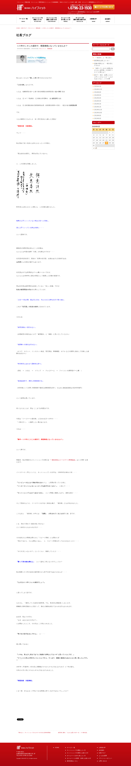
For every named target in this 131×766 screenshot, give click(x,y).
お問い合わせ (103, 761)
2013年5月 (97, 118)
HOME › (18, 28)
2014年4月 (97, 98)
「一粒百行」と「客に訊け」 (103, 57)
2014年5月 (97, 95)
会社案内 (101, 750)
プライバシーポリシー (75, 13)
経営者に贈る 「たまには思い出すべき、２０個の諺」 (73, 732)
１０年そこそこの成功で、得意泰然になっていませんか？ (56, 28)
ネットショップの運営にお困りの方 (77, 753)
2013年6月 (97, 115)
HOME (57, 747)
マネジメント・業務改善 (34, 28)
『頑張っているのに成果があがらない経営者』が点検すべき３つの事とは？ (103, 70)
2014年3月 (97, 101)
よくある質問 (95, 12)
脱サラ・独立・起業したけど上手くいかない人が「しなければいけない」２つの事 (103, 77)
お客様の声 (102, 747)
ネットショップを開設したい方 (76, 750)
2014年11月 (98, 89)
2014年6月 (97, 92)
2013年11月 (98, 109)
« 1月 (95, 148)
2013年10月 (98, 112)
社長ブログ (24, 28)
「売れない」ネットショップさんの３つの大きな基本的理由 (34, 732)
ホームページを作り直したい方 (76, 755)
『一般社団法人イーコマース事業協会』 (63, 460)
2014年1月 (97, 107)
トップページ (72, 12)
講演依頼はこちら (84, 12)
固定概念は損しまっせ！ (102, 60)
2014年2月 (97, 104)
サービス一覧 (71, 747)
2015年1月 (97, 86)
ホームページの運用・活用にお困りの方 (79, 758)
